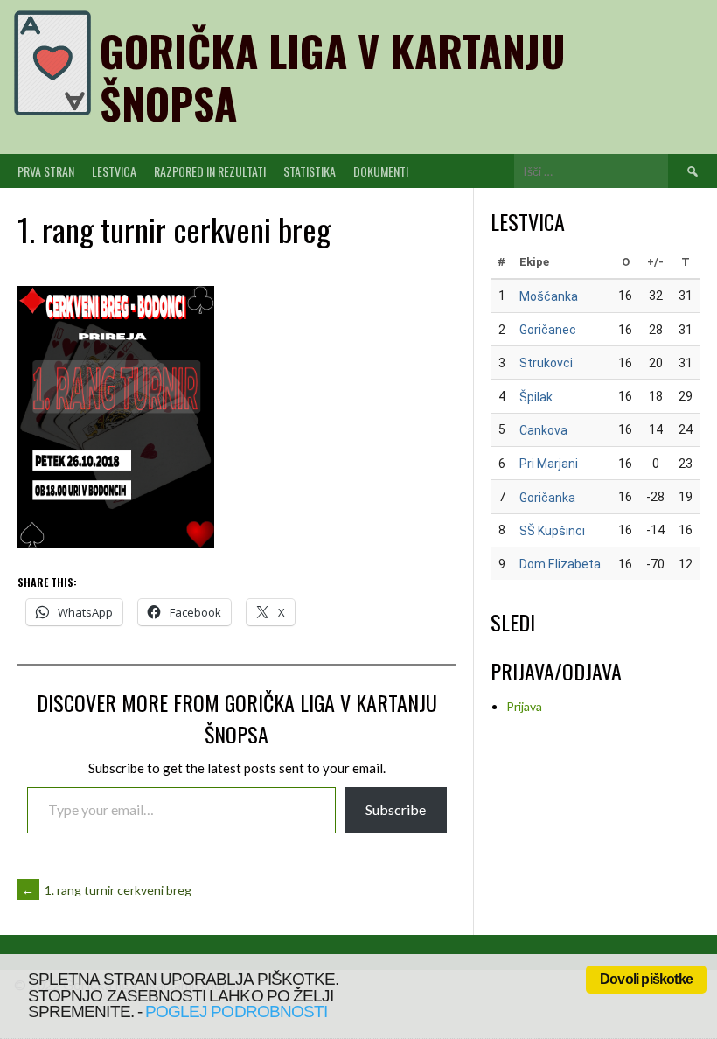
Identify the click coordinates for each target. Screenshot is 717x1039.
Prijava (524, 706)
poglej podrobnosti (236, 1011)
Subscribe (395, 809)
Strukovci (546, 363)
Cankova (543, 430)
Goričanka (547, 498)
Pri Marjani (548, 464)
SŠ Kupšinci (552, 531)
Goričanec (547, 330)
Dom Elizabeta (560, 564)
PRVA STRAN (45, 171)
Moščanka (548, 296)
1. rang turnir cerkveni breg (106, 889)
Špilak (536, 397)
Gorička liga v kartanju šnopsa (333, 76)
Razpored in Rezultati (210, 171)
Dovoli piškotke (646, 979)
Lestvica (114, 171)
